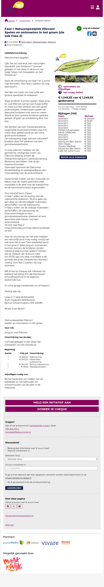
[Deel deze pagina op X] (14, 506)
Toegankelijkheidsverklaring (19, 516)
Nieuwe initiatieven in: (19, 450)
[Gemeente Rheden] (13, 543)
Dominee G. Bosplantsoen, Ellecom (38, 42)
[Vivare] (50, 543)
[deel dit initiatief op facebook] (89, 33)
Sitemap (9, 525)
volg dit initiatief (90, 28)
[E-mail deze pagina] (19, 506)
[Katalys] (32, 543)
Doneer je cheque (52, 409)
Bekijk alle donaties (73, 157)
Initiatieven (25, 20)
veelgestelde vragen (40, 425)
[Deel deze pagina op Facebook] (8, 506)
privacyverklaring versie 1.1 (18, 478)
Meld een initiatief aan (52, 402)
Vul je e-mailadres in (15, 465)
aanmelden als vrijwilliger (69, 87)
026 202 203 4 (12, 429)
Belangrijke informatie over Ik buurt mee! (28, 448)
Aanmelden (14, 488)
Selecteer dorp (12, 455)
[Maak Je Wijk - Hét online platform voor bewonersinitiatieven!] (12, 564)
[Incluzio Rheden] (66, 543)
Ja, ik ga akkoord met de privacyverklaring (29, 482)
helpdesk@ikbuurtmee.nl (18, 432)
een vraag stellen (73, 92)
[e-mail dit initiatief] (94, 33)
